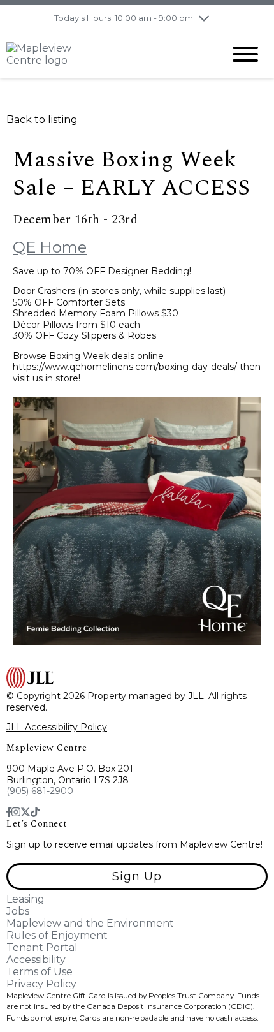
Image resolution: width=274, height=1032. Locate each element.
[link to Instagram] (15, 812)
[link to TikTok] (35, 812)
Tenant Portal (42, 947)
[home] (105, 54)
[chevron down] (204, 18)
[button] (137, 876)
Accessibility (36, 960)
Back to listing (42, 120)
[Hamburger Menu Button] (245, 54)
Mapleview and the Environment (90, 923)
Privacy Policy (41, 984)
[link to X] (25, 812)
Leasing (25, 899)
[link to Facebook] (8, 812)
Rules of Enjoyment (57, 935)
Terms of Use (39, 972)
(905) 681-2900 (39, 791)
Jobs (17, 911)
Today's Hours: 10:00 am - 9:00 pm (123, 18)
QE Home (50, 247)
